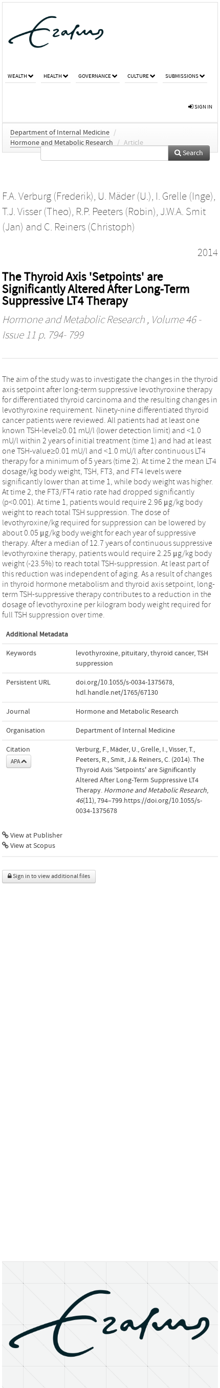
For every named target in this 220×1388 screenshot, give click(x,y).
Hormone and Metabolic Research (61, 143)
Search (192, 153)
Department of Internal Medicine (59, 133)
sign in (202, 106)
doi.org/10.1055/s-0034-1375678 (124, 682)
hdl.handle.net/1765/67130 (117, 693)
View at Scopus (32, 846)
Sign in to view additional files (51, 876)
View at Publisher (35, 835)
